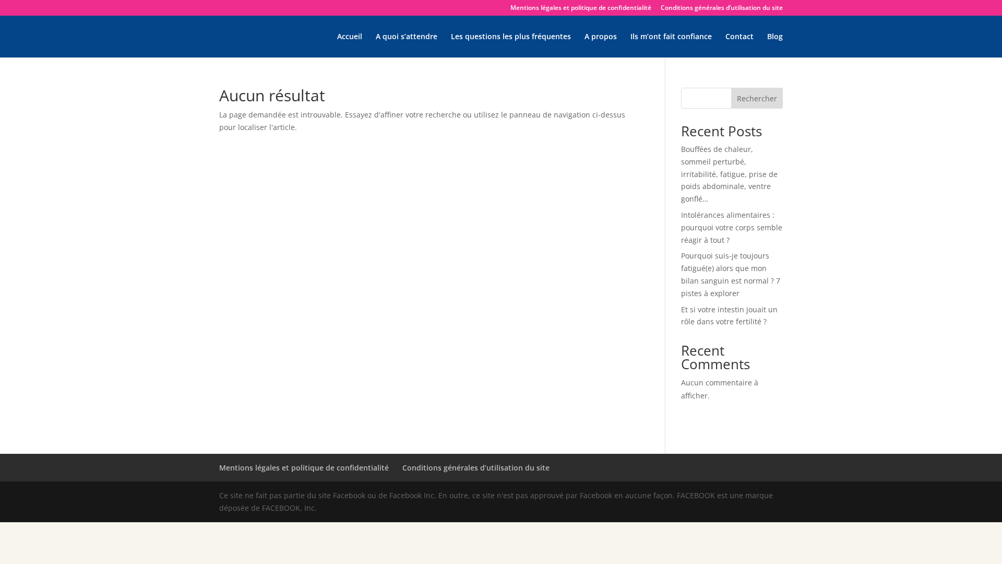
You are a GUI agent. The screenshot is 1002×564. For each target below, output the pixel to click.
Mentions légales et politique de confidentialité (580, 8)
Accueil (349, 37)
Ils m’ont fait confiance (671, 37)
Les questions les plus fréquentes (511, 37)
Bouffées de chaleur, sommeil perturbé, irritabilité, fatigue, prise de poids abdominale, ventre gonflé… (729, 174)
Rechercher (757, 98)
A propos (600, 37)
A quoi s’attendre (406, 37)
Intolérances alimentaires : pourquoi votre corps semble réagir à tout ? (731, 227)
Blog (775, 37)
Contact (739, 37)
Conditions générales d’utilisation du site (722, 8)
